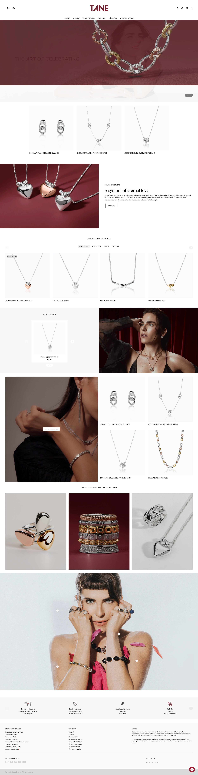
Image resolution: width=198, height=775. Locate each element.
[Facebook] (146, 763)
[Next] (191, 248)
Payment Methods (10, 737)
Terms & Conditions (11, 744)
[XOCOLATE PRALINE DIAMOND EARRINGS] (51, 128)
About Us (71, 732)
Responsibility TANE (75, 742)
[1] (119, 634)
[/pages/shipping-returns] (28, 703)
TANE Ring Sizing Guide (12, 746)
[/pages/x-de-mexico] (99, 59)
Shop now (111, 206)
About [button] (134, 729)
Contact (71, 734)
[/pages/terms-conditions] (123, 703)
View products (51, 429)
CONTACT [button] (73, 729)
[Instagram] (152, 763)
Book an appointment (75, 739)
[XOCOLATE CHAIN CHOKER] (170, 452)
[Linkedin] (155, 763)
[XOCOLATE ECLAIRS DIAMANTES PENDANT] (146, 128)
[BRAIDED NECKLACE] (122, 275)
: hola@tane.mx (75, 746)
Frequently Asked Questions (14, 732)
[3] (57, 610)
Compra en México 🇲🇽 (12, 749)
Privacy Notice (27, 772)
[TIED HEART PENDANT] (75, 275)
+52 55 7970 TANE (76, 744)
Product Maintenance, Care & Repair (16, 742)
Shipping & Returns (11, 739)
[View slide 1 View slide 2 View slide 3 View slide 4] (99, 59)
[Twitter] (149, 763)
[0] (57, 666)
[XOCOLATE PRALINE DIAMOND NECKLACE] (99, 128)
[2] (136, 661)
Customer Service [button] (13, 729)
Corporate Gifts (73, 737)
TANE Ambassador (11, 734)
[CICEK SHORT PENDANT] (49, 339)
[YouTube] (158, 763)
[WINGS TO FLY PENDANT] (170, 275)
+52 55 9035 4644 (75, 749)
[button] (67, 18)
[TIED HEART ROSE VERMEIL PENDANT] (27, 275)
